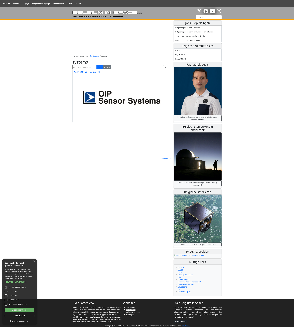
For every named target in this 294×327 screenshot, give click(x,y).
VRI (179, 289)
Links (70, 4)
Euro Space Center (185, 274)
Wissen (107, 67)
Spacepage (182, 287)
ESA (179, 277)
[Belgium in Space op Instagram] (219, 12)
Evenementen (58, 4)
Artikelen (17, 4)
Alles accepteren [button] (19, 310)
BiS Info (78, 4)
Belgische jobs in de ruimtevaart (187, 28)
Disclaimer (186, 326)
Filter (100, 67)
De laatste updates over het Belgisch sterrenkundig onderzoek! (197, 183)
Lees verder (18, 278)
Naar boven (165, 158)
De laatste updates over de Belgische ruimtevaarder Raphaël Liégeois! (197, 118)
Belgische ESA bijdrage (41, 4)
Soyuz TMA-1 (180, 55)
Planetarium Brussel (186, 284)
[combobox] (209, 17)
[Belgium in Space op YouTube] (212, 12)
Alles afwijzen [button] (19, 316)
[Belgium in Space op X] (199, 12)
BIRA (180, 272)
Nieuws (6, 4)
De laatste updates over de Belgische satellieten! (197, 244)
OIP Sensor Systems (87, 72)
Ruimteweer (131, 310)
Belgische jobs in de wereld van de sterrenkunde (194, 32)
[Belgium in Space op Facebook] (205, 12)
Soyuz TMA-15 (180, 59)
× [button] (34, 261)
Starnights (130, 314)
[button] (19, 282)
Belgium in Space (133, 312)
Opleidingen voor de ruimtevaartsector (190, 36)
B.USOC (181, 267)
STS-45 (178, 50)
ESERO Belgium (184, 279)
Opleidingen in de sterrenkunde (187, 40)
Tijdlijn (26, 4)
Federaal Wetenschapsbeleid (189, 282)
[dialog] (19, 292)
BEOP (180, 270)
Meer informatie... (180, 321)
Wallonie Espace (184, 291)
